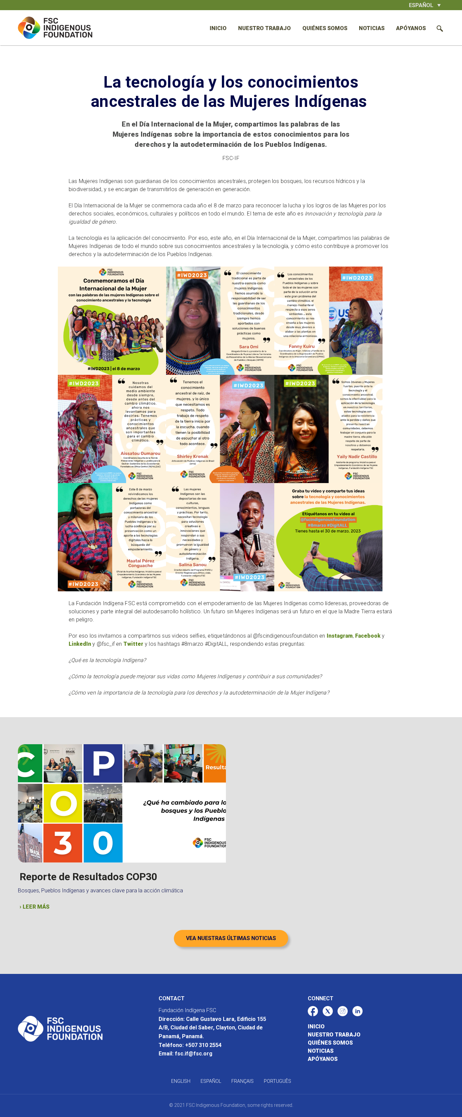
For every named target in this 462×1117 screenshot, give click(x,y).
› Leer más (34, 907)
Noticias (372, 28)
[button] (425, 5)
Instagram (340, 636)
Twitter (133, 644)
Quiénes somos (324, 28)
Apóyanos (411, 28)
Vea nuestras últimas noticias (231, 938)
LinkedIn (80, 644)
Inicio (218, 28)
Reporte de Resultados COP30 (88, 877)
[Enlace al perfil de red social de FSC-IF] (313, 1011)
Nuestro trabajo (264, 28)
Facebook (367, 636)
